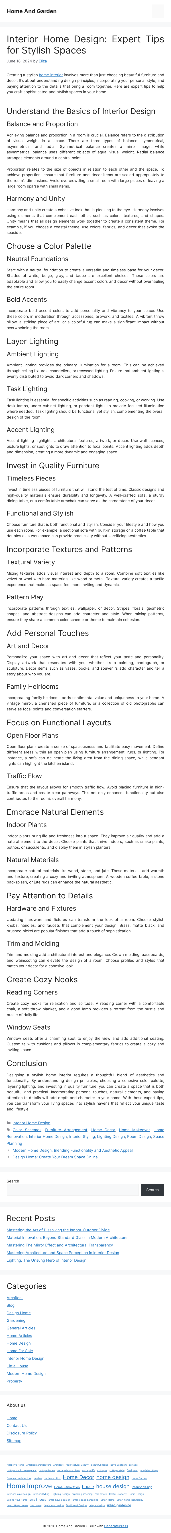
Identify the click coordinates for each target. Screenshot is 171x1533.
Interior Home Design (31, 1123)
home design (112, 1477)
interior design (142, 1487)
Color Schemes (27, 1130)
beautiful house (99, 1464)
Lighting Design (111, 1136)
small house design (59, 1499)
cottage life (88, 1470)
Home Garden (139, 1478)
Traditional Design (76, 1505)
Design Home (19, 1313)
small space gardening (85, 1499)
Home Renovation (67, 1487)
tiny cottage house (17, 1505)
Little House (17, 1366)
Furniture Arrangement (66, 1130)
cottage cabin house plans (22, 1470)
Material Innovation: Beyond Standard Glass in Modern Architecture (67, 1237)
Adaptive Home (15, 1464)
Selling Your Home (17, 1499)
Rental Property (118, 1494)
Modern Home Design (26, 1373)
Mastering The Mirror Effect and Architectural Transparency (60, 1245)
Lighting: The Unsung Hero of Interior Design (46, 1260)
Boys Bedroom (118, 1464)
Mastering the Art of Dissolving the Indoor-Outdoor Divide (58, 1230)
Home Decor (103, 1130)
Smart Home (107, 1499)
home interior (51, 75)
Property (14, 1381)
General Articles (21, 1328)
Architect (15, 1298)
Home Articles (19, 1335)
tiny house (35, 1505)
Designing (132, 1470)
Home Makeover (134, 1130)
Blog (10, 1305)
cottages (102, 1470)
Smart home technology (130, 1499)
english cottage (149, 1470)
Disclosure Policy (22, 1433)
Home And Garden (32, 11)
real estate (101, 1494)
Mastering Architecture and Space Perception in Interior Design (63, 1252)
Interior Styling (82, 1136)
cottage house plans (68, 1470)
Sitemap (14, 1440)
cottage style (117, 1470)
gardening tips (52, 1478)
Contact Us (17, 1425)
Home (12, 1418)
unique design (97, 1505)
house (88, 1486)
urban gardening (119, 1505)
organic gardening (82, 1494)
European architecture (19, 1478)
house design (113, 1486)
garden (38, 1478)
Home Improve (29, 1486)
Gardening (16, 1320)
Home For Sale (20, 1351)
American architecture (38, 1464)
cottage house (47, 1470)
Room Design (139, 1136)
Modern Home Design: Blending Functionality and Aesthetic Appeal (73, 1150)
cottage (133, 1464)
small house (37, 1499)
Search (13, 1181)
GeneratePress (116, 1526)
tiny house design (54, 1505)
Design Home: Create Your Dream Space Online (55, 1157)
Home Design (19, 1343)
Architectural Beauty (77, 1464)
